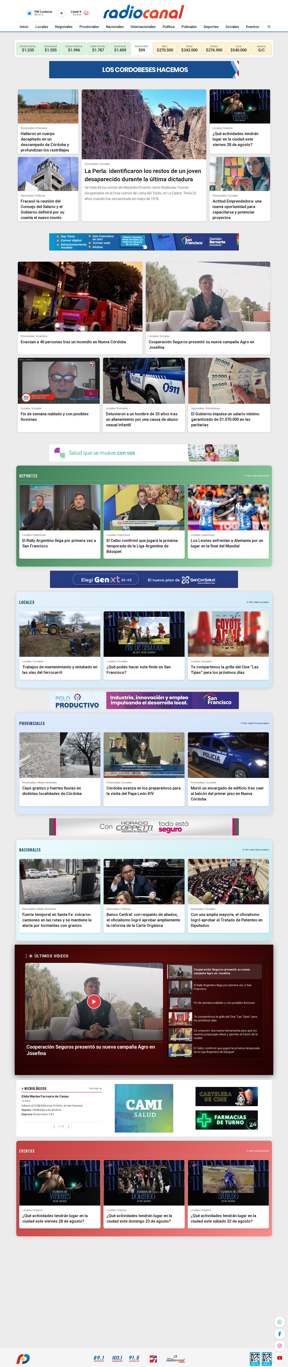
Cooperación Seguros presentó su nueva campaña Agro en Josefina (90, 1050)
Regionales (63, 27)
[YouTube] (279, 1357)
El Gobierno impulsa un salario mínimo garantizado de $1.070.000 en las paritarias (225, 419)
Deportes (211, 27)
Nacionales (115, 27)
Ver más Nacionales (257, 849)
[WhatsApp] (279, 1322)
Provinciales (89, 27)
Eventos (252, 27)
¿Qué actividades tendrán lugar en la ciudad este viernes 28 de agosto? (235, 139)
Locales (41, 27)
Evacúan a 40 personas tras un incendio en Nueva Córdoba (73, 342)
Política (169, 27)
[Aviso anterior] (54, 1127)
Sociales (232, 27)
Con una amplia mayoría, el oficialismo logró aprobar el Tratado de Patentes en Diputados (227, 920)
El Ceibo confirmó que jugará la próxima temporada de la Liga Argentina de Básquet (142, 546)
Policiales (189, 27)
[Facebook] (279, 1333)
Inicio (24, 27)
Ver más (93, 1088)
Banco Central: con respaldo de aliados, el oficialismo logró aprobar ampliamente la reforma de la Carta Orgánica (143, 920)
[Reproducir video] (94, 1002)
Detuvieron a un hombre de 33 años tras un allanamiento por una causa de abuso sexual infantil (142, 419)
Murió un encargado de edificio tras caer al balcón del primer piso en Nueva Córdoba (227, 793)
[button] (214, 971)
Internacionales (143, 27)
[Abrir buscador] (269, 26)
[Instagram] (279, 1345)
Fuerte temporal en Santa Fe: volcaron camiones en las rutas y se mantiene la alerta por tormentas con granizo (56, 920)
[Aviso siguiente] (68, 1127)
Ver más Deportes (258, 475)
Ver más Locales (259, 602)
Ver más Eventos (259, 1150)
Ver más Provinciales (256, 723)
